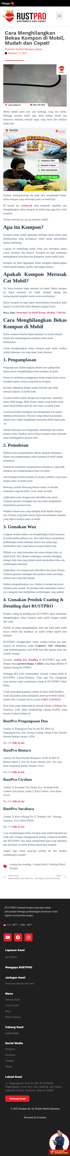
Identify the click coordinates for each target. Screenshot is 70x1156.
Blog (7, 1011)
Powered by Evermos (35, 1117)
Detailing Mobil (57, 864)
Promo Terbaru (13, 1017)
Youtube (9, 1060)
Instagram (10, 1049)
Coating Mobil (39, 864)
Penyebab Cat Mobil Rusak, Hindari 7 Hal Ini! (41, 312)
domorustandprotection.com (19, 983)
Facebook (10, 1055)
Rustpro (14, 868)
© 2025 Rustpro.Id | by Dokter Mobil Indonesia (35, 1108)
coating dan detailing (20, 864)
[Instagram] (28, 937)
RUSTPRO (11, 957)
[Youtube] (8, 937)
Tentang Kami (12, 999)
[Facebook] (18, 937)
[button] (59, 16)
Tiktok (8, 1066)
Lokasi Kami (12, 1005)
